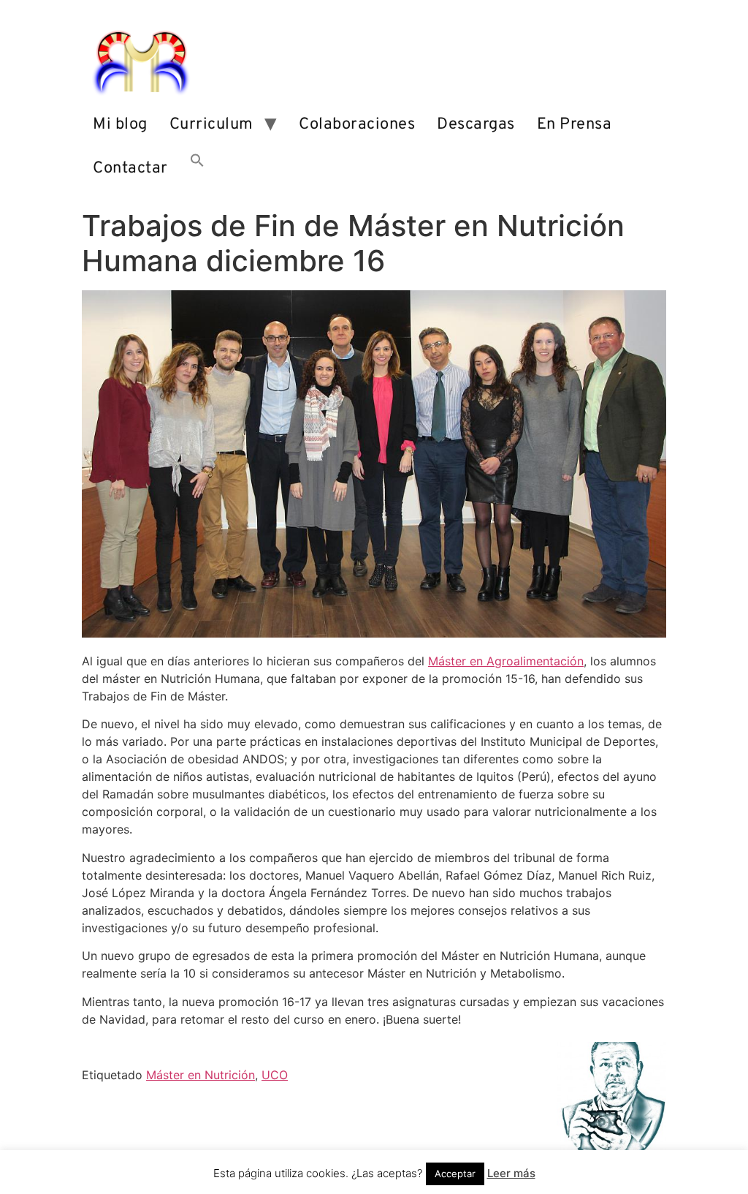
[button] (197, 169)
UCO (275, 1075)
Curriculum (211, 125)
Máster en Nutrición (200, 1075)
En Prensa (574, 125)
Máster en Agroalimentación (506, 661)
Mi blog (120, 125)
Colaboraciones (357, 125)
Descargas (476, 125)
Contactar (130, 168)
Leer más (511, 1173)
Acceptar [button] (455, 1173)
